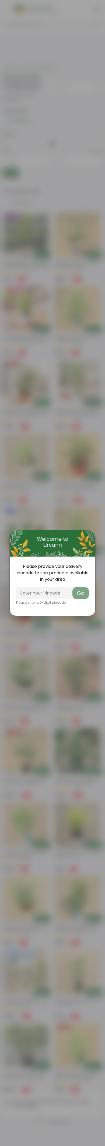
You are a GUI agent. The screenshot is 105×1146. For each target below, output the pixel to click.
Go (81, 593)
